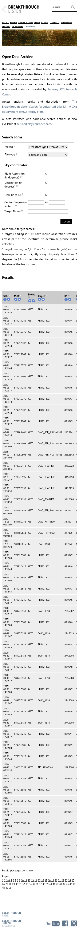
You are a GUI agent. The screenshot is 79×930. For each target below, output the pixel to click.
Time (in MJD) (13, 195)
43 (60, 884)
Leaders (6, 26)
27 (6, 884)
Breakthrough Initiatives (4, 9)
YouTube (53, 923)
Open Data (30, 26)
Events (44, 22)
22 (63, 880)
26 (3, 884)
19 (52, 880)
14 (36, 880)
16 (42, 880)
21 (59, 880)
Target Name (12, 211)
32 (23, 884)
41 (54, 884)
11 (25, 880)
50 (10, 888)
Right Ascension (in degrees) (14, 175)
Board (13, 22)
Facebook (65, 923)
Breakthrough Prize (11, 914)
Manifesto (66, 22)
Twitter (74, 923)
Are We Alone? (25, 22)
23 (66, 880)
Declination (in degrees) (13, 184)
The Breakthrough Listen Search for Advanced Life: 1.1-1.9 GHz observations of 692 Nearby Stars (39, 107)
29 (13, 884)
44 (64, 884)
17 (46, 880)
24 (69, 880)
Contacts (54, 22)
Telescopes (17, 26)
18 (49, 880)
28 (10, 884)
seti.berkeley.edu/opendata (34, 124)
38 (44, 884)
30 (17, 884)
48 (3, 888)
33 (27, 884)
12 (29, 880)
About (5, 22)
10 (22, 880)
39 (47, 884)
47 (74, 884)
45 (67, 884)
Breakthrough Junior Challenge (11, 923)
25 (73, 880)
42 (57, 884)
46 (71, 884)
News (37, 22)
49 (6, 888)
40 (50, 884)
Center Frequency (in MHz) (15, 204)
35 (33, 884)
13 (32, 880)
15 (39, 880)
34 (30, 884)
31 (20, 884)
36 (37, 884)
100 (31, 871)
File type (10, 154)
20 (23, 871)
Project (9, 147)
